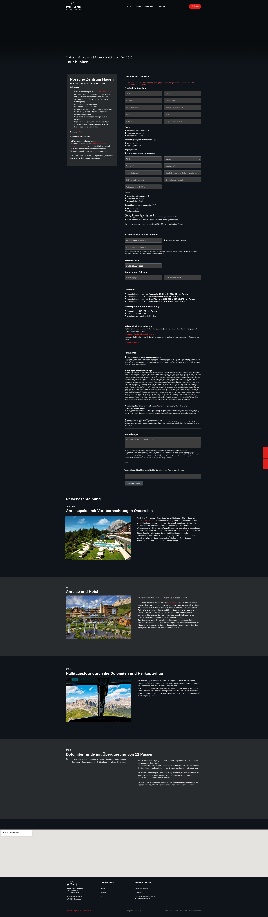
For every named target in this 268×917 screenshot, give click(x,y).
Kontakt (162, 6)
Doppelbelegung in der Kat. (157, 294)
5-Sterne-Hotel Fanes (102, 92)
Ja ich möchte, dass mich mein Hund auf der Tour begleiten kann (152, 220)
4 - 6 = (127, 473)
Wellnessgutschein (133, 146)
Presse (103, 892)
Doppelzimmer (141, 311)
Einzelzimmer (136, 313)
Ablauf (81, 132)
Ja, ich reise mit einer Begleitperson (140, 153)
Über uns (149, 6)
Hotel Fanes (172, 602)
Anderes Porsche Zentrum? (176, 240)
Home (129, 6)
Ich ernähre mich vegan (135, 133)
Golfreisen (138, 892)
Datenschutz (86, 911)
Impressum (77, 911)
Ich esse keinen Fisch (134, 136)
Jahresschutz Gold (132, 342)
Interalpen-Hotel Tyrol (146, 520)
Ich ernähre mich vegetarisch (137, 131)
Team (103, 888)
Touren (138, 6)
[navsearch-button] (172, 6)
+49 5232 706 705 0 (75, 897)
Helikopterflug (132, 143)
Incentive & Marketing (142, 888)
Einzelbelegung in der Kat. (152, 296)
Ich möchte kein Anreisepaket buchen (141, 316)
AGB (102, 897)
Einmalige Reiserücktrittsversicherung (139, 334)
